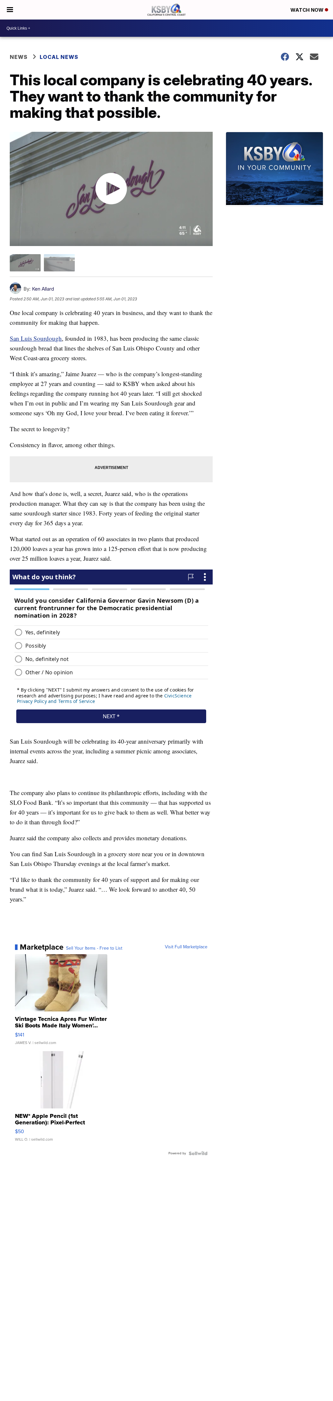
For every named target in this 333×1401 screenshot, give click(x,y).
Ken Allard (43, 289)
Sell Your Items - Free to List (94, 948)
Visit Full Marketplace (186, 947)
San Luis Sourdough (36, 338)
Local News (59, 57)
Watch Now (307, 10)
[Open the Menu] (10, 10)
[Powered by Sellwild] (198, 1153)
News (19, 57)
